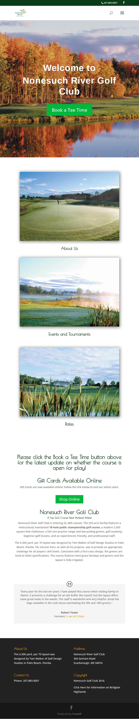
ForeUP (77, 714)
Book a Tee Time (69, 110)
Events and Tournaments (69, 334)
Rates (69, 424)
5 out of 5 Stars (75, 616)
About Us (69, 248)
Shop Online (69, 499)
